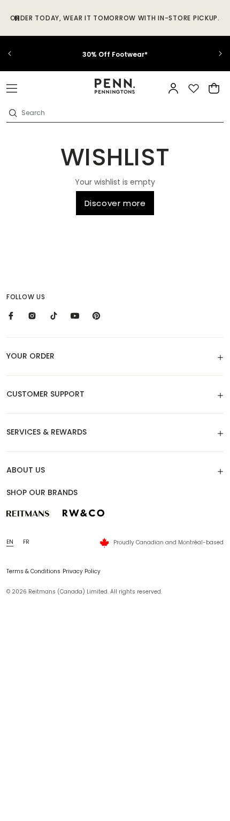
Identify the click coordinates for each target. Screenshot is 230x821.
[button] (11, 88)
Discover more (115, 203)
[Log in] (173, 88)
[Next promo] (214, 53)
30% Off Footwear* (115, 54)
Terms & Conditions (33, 571)
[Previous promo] (16, 53)
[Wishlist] (193, 88)
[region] (115, 53)
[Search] (13, 113)
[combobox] (121, 113)
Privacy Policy (82, 571)
